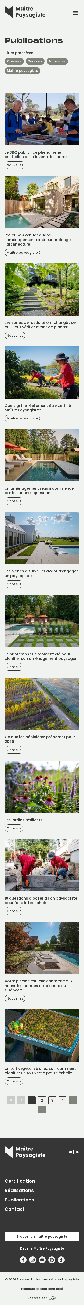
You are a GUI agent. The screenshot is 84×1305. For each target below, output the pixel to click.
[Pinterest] (51, 1260)
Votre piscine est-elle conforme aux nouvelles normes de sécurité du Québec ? (39, 985)
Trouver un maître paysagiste (42, 1236)
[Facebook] (23, 1260)
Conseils (14, 61)
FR (70, 1152)
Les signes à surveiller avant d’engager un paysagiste (41, 573)
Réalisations (19, 1190)
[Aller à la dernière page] (42, 1109)
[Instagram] (32, 1260)
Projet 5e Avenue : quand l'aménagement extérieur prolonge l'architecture (38, 239)
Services (35, 61)
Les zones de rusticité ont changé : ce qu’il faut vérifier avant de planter (40, 325)
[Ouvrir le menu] (75, 13)
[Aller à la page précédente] (21, 1100)
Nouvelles (57, 61)
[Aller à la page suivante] (73, 1100)
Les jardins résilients (23, 820)
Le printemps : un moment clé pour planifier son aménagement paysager (41, 656)
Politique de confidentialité (42, 1289)
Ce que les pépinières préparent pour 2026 (40, 739)
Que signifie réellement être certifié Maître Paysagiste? (38, 408)
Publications (19, 1199)
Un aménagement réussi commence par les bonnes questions (39, 490)
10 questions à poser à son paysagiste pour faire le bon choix (41, 900)
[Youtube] (42, 1260)
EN (77, 1152)
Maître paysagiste (22, 70)
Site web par (37, 1298)
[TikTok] (61, 1260)
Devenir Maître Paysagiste (42, 1248)
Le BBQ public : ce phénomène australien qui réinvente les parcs (36, 154)
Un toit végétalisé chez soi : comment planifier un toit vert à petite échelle (40, 1071)
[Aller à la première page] (11, 1100)
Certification (20, 1181)
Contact (15, 1209)
